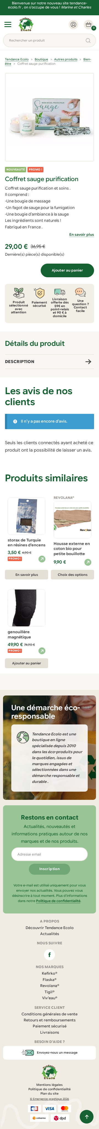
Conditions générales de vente (49, 1014)
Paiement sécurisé (50, 1026)
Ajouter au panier (67, 270)
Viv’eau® (49, 998)
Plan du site (49, 1093)
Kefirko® (49, 973)
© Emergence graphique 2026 (49, 1099)
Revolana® (49, 985)
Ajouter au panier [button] (26, 663)
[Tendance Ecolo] (26, 24)
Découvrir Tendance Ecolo (50, 927)
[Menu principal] (8, 24)
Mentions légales (49, 1085)
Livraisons (49, 1032)
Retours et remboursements (50, 1020)
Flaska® (49, 979)
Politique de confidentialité (58, 901)
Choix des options (72, 575)
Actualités (49, 934)
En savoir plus (81, 234)
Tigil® (49, 992)
